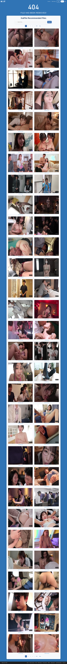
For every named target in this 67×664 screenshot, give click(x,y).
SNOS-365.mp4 (20, 256)
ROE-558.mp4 (20, 444)
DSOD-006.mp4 (46, 507)
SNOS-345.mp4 (20, 298)
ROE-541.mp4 (20, 47)
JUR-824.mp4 (20, 486)
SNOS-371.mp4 (20, 152)
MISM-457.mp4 (46, 632)
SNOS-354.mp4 (46, 214)
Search (49, 22)
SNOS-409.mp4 (46, 423)
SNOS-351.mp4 (20, 402)
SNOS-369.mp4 (20, 423)
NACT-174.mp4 (46, 611)
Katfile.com (3, 662)
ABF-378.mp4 (20, 110)
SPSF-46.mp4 (20, 465)
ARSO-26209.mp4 (20, 507)
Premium (49, 1)
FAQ (36, 662)
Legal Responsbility (58, 662)
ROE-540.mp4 (47, 47)
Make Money (54, 1)
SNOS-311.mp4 (20, 214)
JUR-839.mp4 (47, 277)
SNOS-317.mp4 (46, 131)
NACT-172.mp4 (20, 611)
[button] (65, 1)
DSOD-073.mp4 (46, 256)
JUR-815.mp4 (47, 340)
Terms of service (32, 662)
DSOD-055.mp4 (46, 298)
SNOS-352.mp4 (20, 235)
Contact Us (64, 662)
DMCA (49, 662)
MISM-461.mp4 (46, 110)
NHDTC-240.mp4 (20, 277)
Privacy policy (45, 662)
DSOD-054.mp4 (20, 632)
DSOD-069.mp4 (46, 486)
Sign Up (62, 1)
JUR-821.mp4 (20, 528)
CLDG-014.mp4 (20, 590)
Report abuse (53, 662)
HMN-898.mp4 (47, 465)
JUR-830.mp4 (20, 89)
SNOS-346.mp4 (46, 402)
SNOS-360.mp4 (46, 319)
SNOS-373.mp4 (20, 340)
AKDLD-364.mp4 (46, 528)
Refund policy (40, 662)
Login (58, 1)
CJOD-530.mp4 (20, 653)
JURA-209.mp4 (46, 653)
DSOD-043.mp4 (20, 569)
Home (27, 662)
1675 (37, 656)
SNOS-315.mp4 (20, 131)
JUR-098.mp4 (47, 89)
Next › (40, 656)
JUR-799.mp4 (47, 569)
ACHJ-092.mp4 (46, 68)
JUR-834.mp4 (47, 235)
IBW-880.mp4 (47, 590)
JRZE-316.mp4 (20, 68)
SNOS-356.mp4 (20, 319)
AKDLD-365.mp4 (46, 444)
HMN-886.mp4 (47, 152)
